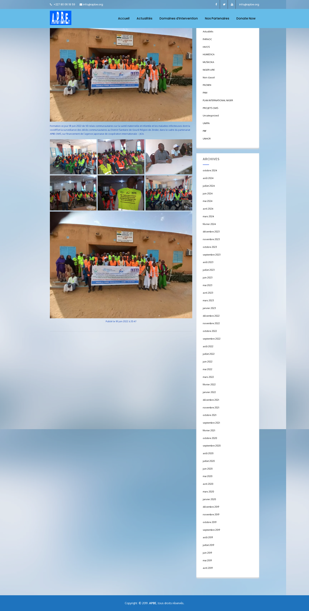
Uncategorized (211, 115)
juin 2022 (207, 361)
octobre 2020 (210, 438)
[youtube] (232, 4)
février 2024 (209, 224)
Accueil (123, 18)
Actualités (144, 18)
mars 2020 (208, 491)
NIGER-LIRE (209, 69)
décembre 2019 (211, 506)
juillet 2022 (209, 353)
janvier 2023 (209, 308)
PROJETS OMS (210, 108)
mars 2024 (208, 216)
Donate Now (246, 18)
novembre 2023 (211, 239)
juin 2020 (208, 468)
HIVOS (206, 46)
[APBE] (60, 18)
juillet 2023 (209, 269)
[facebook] (216, 4)
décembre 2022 (211, 315)
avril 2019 (208, 567)
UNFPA (206, 123)
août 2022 (208, 346)
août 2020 (208, 453)
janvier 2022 (209, 392)
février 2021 (209, 430)
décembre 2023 (211, 231)
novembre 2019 (211, 514)
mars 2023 (208, 300)
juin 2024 (208, 193)
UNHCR (207, 138)
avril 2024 (208, 208)
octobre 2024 (210, 170)
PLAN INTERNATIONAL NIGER (218, 100)
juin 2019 (207, 552)
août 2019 (208, 537)
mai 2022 (207, 369)
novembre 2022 (211, 323)
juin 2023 (207, 277)
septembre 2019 (211, 529)
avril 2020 (208, 483)
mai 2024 (207, 201)
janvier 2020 (209, 499)
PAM (205, 92)
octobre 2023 (210, 247)
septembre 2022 (211, 338)
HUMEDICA (208, 54)
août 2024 (208, 178)
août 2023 (208, 262)
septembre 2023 (211, 254)
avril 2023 (208, 292)
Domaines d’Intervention (179, 18)
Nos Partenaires (217, 18)
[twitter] (224, 4)
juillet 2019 (208, 545)
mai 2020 (207, 476)
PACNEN (207, 85)
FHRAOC (207, 39)
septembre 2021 (211, 422)
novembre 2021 (211, 407)
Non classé (209, 77)
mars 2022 (208, 377)
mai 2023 (207, 285)
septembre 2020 (212, 445)
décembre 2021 (211, 399)
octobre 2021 (209, 415)
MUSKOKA (208, 62)
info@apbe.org (93, 4)
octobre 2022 (210, 331)
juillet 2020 (209, 461)
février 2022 (209, 384)
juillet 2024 (209, 185)
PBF (204, 130)
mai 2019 (207, 560)
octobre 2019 (209, 522)
